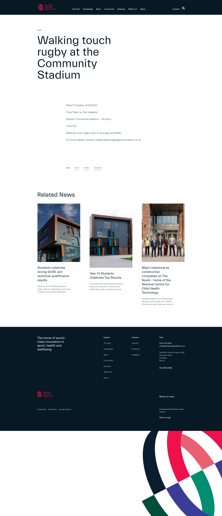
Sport (98, 9)
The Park (76, 9)
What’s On (108, 372)
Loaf (169, 417)
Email (77, 168)
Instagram (135, 355)
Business (121, 9)
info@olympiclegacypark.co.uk (172, 346)
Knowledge (88, 9)
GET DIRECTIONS (165, 368)
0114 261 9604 (165, 343)
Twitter (86, 168)
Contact (176, 9)
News (142, 9)
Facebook (98, 168)
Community (109, 9)
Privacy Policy (52, 409)
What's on (132, 9)
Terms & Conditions (65, 409)
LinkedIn (134, 343)
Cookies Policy (41, 409)
